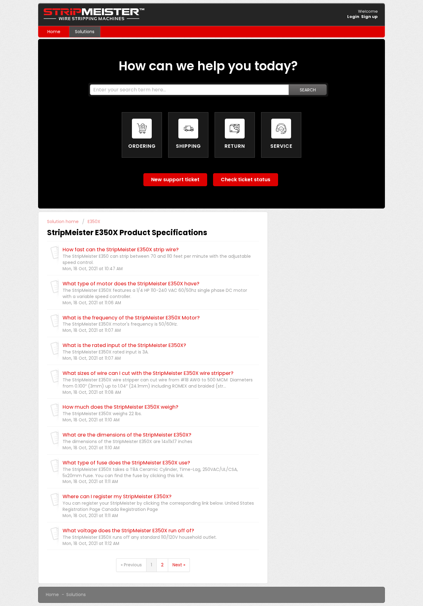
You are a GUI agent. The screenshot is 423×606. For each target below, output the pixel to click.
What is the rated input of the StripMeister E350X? (124, 345)
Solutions (84, 32)
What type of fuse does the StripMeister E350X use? (126, 462)
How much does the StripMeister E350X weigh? (120, 407)
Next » (178, 565)
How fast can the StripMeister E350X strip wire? (121, 249)
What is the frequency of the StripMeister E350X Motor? (131, 317)
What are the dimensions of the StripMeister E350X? (127, 434)
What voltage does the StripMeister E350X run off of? (128, 530)
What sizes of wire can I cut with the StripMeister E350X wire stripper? (148, 373)
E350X (94, 221)
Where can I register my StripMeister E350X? (117, 496)
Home (53, 32)
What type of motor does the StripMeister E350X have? (131, 283)
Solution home (63, 221)
